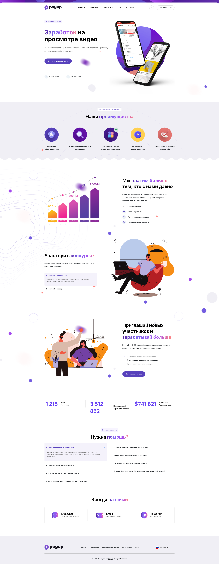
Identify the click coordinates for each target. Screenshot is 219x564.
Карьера (81, 8)
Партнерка (108, 8)
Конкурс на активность (57, 276)
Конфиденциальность (110, 547)
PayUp (110, 559)
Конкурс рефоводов (55, 289)
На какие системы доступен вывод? (131, 463)
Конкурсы (94, 8)
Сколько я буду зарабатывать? (60, 465)
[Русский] (157, 547)
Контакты (130, 8)
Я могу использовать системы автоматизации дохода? (139, 471)
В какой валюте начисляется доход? (131, 447)
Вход (137, 547)
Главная (83, 547)
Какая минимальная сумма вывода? (130, 455)
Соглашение (94, 547)
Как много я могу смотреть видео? (62, 473)
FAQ (119, 8)
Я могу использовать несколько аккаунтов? (66, 481)
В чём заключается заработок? (60, 447)
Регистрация (127, 547)
